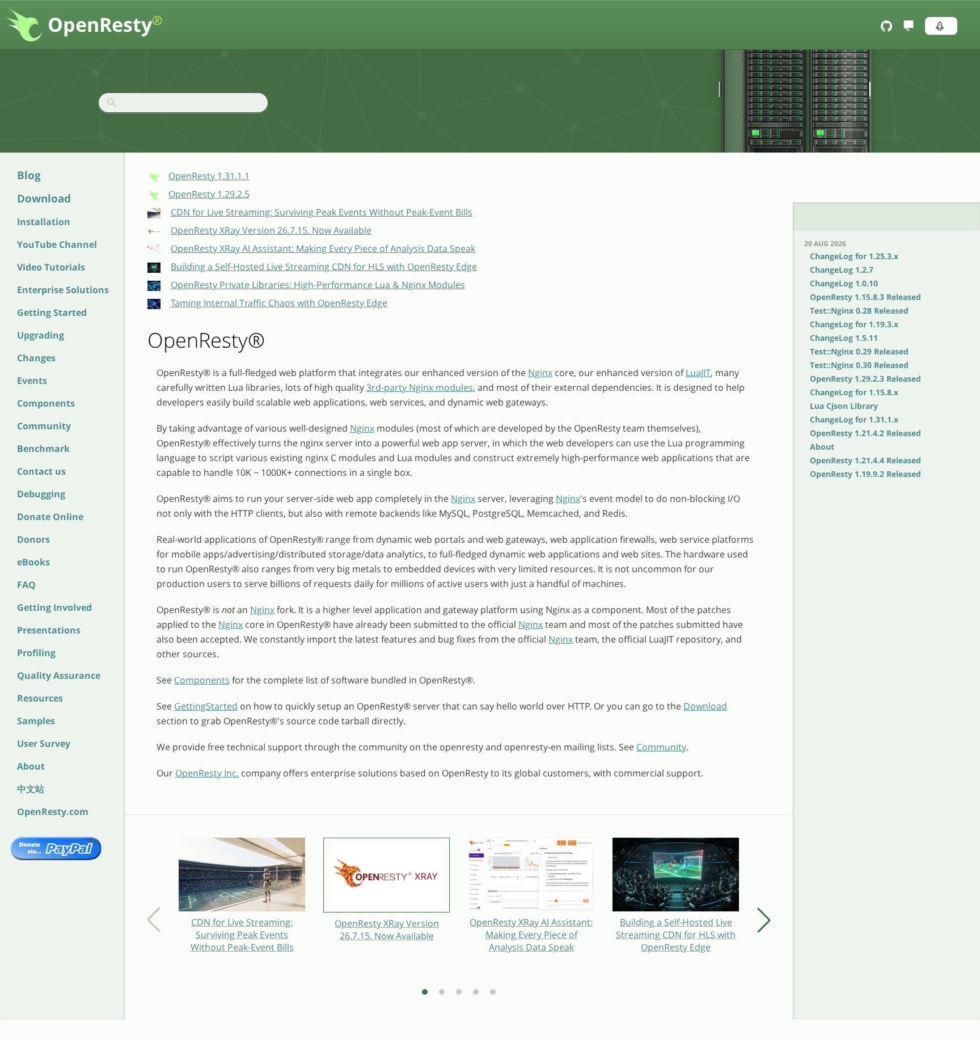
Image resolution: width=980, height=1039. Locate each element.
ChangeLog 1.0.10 (844, 283)
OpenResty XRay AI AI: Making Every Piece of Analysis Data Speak (323, 248)
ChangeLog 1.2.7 (841, 269)
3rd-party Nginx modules (419, 387)
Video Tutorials (51, 267)
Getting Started (52, 312)
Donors (33, 539)
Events (32, 380)
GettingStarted (206, 706)
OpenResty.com (52, 811)
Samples (36, 721)
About (31, 766)
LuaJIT (698, 372)
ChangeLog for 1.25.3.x (854, 256)
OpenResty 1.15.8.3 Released (865, 297)
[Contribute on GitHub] (888, 26)
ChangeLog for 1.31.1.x (854, 419)
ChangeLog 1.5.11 (844, 337)
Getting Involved (54, 607)
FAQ (26, 584)
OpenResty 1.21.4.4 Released (865, 460)
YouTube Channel (57, 244)
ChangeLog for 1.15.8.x (854, 392)
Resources (40, 698)
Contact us (41, 471)
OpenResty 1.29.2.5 (209, 194)
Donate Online (50, 516)
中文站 (30, 789)
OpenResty (105, 24)
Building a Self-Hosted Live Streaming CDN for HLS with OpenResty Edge (324, 266)
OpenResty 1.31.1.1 (209, 176)
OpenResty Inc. (207, 773)
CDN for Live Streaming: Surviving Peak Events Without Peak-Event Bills (321, 212)
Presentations (49, 630)
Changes (36, 358)
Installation (43, 222)
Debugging (41, 494)
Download (44, 198)
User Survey (43, 743)
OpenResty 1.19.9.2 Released (865, 473)
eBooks (33, 562)
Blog (29, 175)
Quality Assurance (58, 675)
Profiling (36, 653)
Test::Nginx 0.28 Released (859, 310)
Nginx (540, 372)
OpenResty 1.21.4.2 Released (865, 433)
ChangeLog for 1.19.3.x (854, 324)
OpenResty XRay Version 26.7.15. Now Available (271, 230)
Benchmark (43, 448)
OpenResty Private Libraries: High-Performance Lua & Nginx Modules (318, 284)
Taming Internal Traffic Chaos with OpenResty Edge (279, 303)
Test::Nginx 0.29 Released (859, 351)
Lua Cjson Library (844, 405)
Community (44, 426)
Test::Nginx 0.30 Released (859, 365)
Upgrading (40, 335)
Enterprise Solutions (63, 290)
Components (46, 403)
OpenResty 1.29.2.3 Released (865, 378)
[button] (941, 26)
